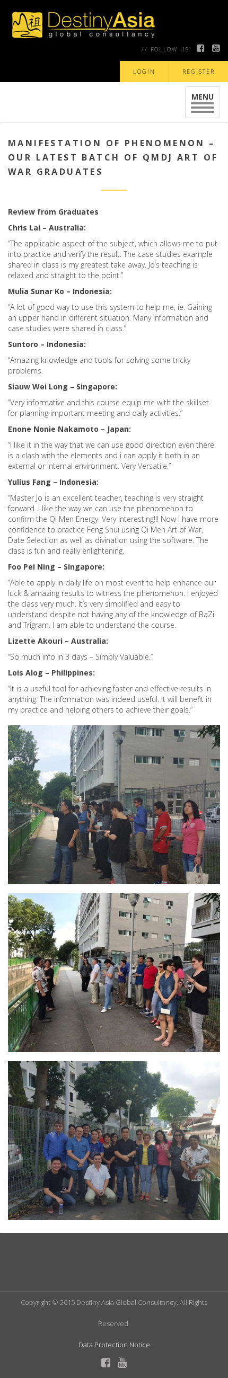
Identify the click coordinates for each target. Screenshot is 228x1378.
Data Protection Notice (114, 1344)
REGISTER (198, 71)
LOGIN (144, 71)
